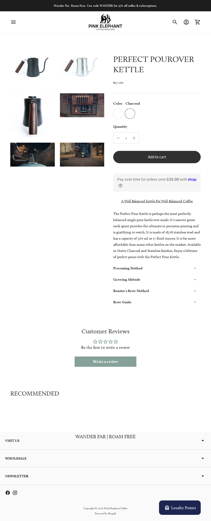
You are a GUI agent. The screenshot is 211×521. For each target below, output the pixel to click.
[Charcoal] (130, 113)
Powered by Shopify (105, 513)
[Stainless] (118, 113)
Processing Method (128, 268)
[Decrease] (118, 138)
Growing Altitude (126, 279)
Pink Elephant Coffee (115, 508)
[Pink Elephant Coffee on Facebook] (7, 492)
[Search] (175, 22)
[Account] (186, 22)
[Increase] (134, 138)
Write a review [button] (105, 361)
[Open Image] (32, 66)
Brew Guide (122, 302)
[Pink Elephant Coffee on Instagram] (14, 492)
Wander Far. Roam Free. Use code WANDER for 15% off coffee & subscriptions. (105, 5)
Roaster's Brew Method (131, 291)
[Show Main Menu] (13, 22)
